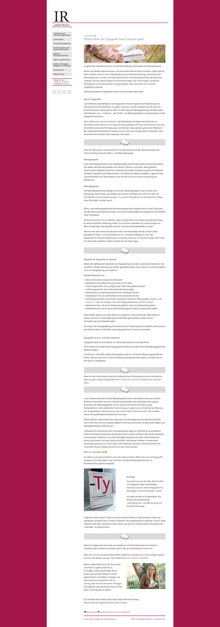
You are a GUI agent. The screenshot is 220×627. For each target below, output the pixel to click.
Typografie (126, 612)
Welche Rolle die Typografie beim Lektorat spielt (105, 603)
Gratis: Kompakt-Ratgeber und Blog (61, 65)
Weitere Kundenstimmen (60, 55)
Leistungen (58, 39)
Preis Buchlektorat (61, 44)
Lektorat (94, 612)
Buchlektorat (104, 612)
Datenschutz (59, 74)
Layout (112, 612)
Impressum (58, 70)
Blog (88, 612)
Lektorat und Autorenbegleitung (61, 34)
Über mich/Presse (61, 60)
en (147, 558)
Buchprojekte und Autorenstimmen (61, 49)
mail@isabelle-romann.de (62, 83)
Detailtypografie (135, 503)
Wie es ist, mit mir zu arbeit (134, 558)
